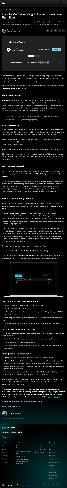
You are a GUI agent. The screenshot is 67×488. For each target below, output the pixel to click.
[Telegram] (51, 30)
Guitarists (4, 456)
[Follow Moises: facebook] (17, 485)
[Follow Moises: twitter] (14, 485)
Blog (50, 449)
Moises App (38, 446)
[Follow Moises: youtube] (8, 485)
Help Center (52, 472)
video (27, 154)
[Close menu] (64, 3)
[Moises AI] (3, 3)
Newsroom (52, 452)
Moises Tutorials (6, 10)
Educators (5, 462)
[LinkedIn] (59, 30)
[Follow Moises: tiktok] (6, 485)
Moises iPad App (40, 452)
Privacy (51, 465)
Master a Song (20, 456)
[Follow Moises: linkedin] (11, 485)
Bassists (4, 452)
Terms (51, 469)
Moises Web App (40, 449)
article (30, 246)
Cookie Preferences (25, 485)
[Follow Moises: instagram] (3, 485)
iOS (49, 397)
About (51, 446)
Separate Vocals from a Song (23, 452)
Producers (5, 459)
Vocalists (4, 449)
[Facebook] (63, 30)
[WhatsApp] (47, 30)
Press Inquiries (53, 475)
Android (56, 397)
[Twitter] (55, 30)
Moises (15, 189)
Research (52, 456)
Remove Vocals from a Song (22, 447)
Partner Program (54, 462)
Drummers (5, 446)
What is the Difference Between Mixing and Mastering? (22, 461)
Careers (51, 459)
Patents (51, 478)
